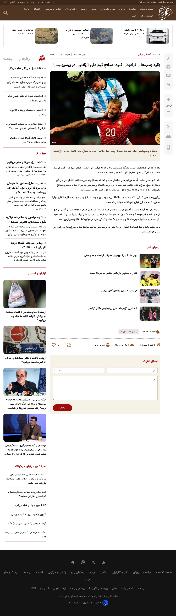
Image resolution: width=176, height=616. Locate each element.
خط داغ (41, 154)
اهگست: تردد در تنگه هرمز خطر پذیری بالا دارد (25, 535)
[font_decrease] (168, 111)
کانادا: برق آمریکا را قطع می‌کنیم (25, 68)
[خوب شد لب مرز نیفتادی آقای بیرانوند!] (150, 296)
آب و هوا (44, 588)
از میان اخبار (153, 248)
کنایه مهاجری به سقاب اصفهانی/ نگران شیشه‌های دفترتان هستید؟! (26, 126)
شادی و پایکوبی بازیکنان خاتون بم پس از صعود (114, 273)
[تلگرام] (72, 562)
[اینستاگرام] (83, 562)
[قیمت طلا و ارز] (168, 127)
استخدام (50, 2)
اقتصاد (37, 9)
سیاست (132, 9)
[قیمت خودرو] (168, 137)
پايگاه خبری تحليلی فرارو (81, 596)
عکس (94, 9)
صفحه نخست (146, 9)
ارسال (62, 408)
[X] (93, 562)
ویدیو (84, 9)
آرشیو (12, 2)
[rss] (103, 562)
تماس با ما (22, 2)
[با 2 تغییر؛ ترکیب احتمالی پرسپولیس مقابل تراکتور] (150, 314)
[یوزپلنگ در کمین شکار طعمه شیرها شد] (46, 36)
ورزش (122, 9)
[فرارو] (165, 12)
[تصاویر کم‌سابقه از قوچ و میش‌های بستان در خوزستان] (101, 36)
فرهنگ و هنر (146, 16)
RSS (5, 2)
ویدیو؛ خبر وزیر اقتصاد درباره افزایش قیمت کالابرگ (28, 245)
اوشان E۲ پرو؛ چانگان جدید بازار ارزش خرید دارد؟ (134, 34)
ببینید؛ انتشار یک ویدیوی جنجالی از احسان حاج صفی (111, 256)
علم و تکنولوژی (108, 9)
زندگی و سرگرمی (53, 9)
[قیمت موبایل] (169, 148)
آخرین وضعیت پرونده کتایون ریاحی (28, 515)
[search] (5, 13)
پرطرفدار (25, 59)
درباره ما (32, 2)
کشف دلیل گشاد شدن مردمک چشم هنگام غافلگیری (28, 140)
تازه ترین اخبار (42, 58)
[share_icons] (168, 83)
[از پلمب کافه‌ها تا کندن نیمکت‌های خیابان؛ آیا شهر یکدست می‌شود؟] (24, 340)
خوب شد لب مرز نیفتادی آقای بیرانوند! (119, 291)
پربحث (7, 59)
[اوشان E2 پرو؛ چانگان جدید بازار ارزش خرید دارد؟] (157, 36)
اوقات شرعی (59, 588)
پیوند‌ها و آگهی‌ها (98, 588)
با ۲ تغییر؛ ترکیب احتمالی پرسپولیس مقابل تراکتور (113, 308)
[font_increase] (168, 99)
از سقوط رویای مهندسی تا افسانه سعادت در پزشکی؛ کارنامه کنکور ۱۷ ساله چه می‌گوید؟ (26, 316)
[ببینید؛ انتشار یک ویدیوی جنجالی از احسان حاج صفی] (150, 261)
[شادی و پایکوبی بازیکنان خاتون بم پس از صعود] (150, 278)
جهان (134, 16)
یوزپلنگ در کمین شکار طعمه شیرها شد (22, 32)
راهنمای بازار (71, 9)
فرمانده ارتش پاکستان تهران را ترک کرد (26, 524)
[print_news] (168, 66)
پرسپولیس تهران (128, 332)
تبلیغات (41, 2)
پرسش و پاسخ (77, 588)
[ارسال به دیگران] (168, 75)
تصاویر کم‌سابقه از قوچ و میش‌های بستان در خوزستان (77, 34)
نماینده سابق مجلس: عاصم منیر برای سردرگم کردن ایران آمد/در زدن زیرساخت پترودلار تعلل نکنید (26, 82)
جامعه (27, 9)
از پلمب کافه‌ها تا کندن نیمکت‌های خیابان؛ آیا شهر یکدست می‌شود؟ (25, 360)
